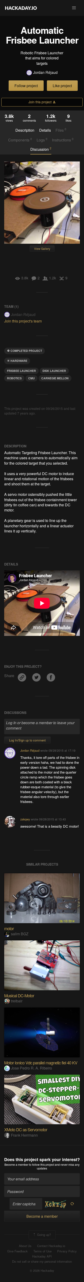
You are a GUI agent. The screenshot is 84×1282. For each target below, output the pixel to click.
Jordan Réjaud (45, 72)
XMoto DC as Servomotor (25, 1129)
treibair (16, 1001)
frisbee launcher (21, 371)
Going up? (43, 1234)
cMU (31, 378)
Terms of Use (42, 1251)
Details (45, 130)
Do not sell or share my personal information (42, 1261)
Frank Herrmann (24, 1135)
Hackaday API (42, 1256)
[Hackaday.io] (21, 8)
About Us (25, 1246)
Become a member (16, 1164)
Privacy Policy (67, 1251)
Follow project (26, 85)
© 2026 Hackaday (42, 1270)
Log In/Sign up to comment (27, 740)
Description (24, 130)
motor (9, 928)
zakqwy (25, 819)
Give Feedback (17, 1251)
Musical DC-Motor (19, 995)
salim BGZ (19, 933)
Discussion (40, 149)
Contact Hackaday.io (51, 1246)
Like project (62, 85)
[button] (74, 8)
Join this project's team (23, 321)
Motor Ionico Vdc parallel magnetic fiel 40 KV (40, 1062)
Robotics (14, 378)
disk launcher (54, 371)
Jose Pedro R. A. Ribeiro (31, 1068)
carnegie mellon (55, 378)
